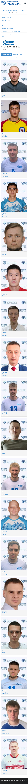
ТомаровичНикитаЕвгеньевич (5, 692)
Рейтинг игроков (5, 36)
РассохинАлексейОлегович (4, 533)
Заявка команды (6, 57)
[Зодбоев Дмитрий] (14, 195)
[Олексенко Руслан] (14, 354)
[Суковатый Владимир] (14, 593)
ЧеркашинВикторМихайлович (5, 771)
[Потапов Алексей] (14, 474)
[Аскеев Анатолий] (14, 116)
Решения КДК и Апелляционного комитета (11, 31)
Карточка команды (6, 54)
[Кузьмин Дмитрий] (14, 235)
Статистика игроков (6, 23)
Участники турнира (6, 20)
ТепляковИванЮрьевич (4, 652)
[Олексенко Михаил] (14, 314)
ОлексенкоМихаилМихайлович (5, 334)
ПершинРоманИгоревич (4, 453)
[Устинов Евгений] (14, 712)
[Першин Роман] (14, 434)
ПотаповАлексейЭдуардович (5, 493)
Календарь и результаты (18, 57)
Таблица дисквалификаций (7, 28)
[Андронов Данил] (14, 76)
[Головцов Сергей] (14, 155)
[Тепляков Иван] (14, 633)
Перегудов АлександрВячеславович (5, 413)
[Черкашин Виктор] (14, 752)
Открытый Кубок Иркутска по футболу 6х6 (12, 11)
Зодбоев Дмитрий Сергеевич (4, 214)
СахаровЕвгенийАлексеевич (5, 573)
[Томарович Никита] (14, 672)
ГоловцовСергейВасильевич (5, 175)
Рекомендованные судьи (7, 34)
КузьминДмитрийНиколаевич (5, 254)
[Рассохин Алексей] (14, 513)
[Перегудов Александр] (14, 394)
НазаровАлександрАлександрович (5, 294)
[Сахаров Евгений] (14, 553)
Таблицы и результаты (6, 17)
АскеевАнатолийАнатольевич (5, 135)
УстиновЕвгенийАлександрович (5, 732)
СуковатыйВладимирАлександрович (5, 612)
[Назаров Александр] (14, 275)
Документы (4, 25)
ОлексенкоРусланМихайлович (5, 374)
